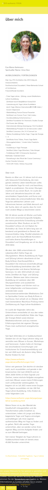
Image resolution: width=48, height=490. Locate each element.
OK (2, 488)
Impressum (25, 484)
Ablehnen (11, 488)
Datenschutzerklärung (9, 484)
